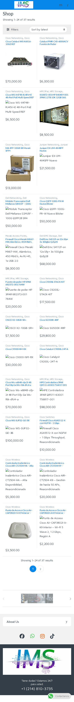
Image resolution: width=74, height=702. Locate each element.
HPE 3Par (44, 91)
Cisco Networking (14, 38)
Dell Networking (13, 198)
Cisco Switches (47, 417)
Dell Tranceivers (16, 199)
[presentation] (70, 598)
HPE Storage (56, 91)
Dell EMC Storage (48, 236)
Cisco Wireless (13, 459)
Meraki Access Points (16, 236)
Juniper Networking (49, 144)
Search (61, 5)
